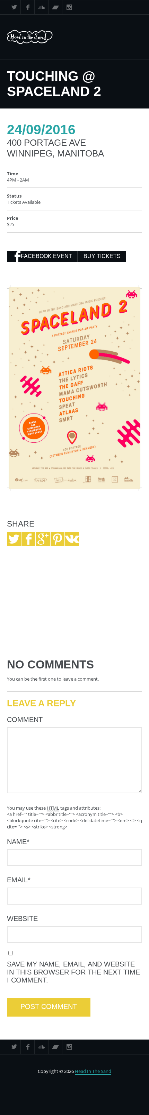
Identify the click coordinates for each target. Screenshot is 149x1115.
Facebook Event (46, 256)
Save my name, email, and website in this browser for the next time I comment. (73, 972)
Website (22, 918)
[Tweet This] (14, 539)
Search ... (83, 7)
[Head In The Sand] (37, 37)
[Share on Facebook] (28, 539)
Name (18, 841)
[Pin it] (57, 539)
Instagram (69, 7)
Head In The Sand (93, 1071)
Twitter (14, 7)
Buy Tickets (102, 256)
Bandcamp (55, 7)
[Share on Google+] (43, 539)
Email (18, 880)
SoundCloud (42, 7)
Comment (25, 719)
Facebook (28, 7)
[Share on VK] (72, 539)
